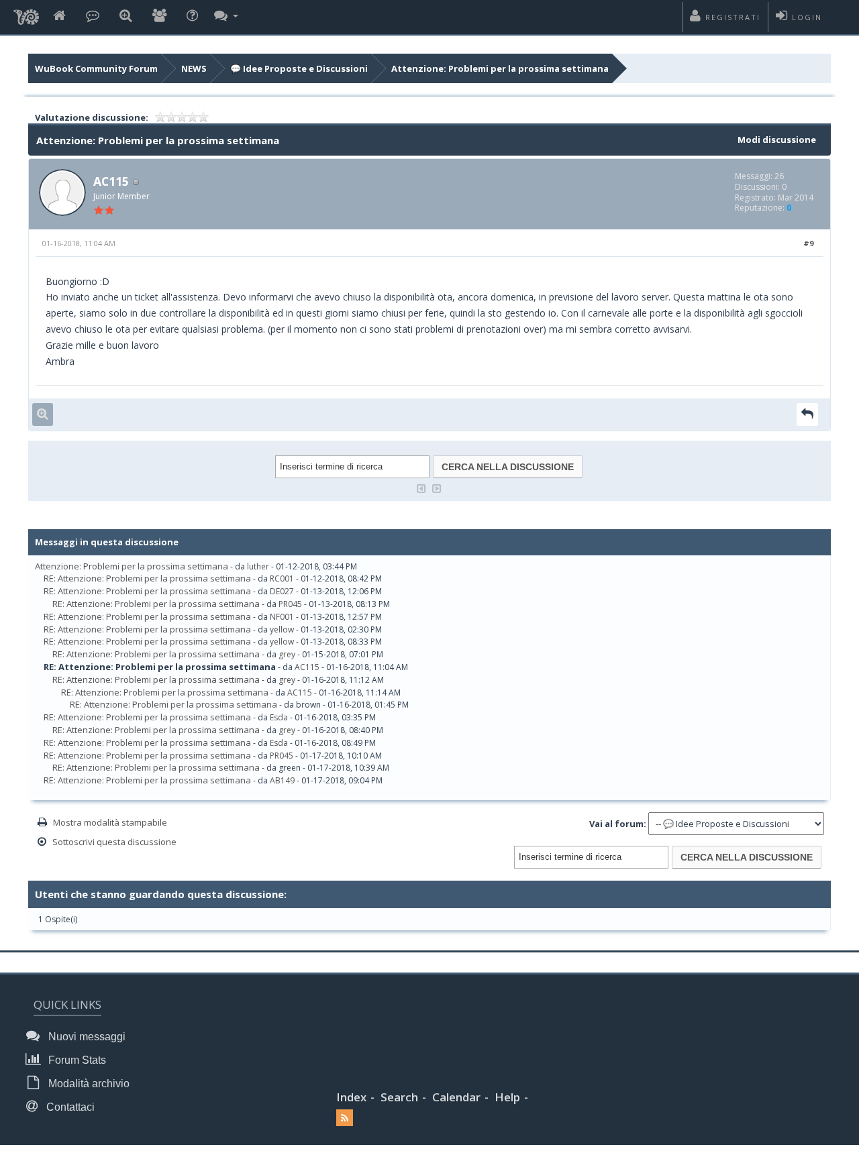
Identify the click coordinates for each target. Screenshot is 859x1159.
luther (258, 566)
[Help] (192, 16)
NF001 (282, 616)
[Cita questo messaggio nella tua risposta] (807, 414)
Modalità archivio (88, 1083)
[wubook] (26, 13)
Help (507, 1097)
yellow (282, 629)
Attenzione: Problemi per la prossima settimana (500, 68)
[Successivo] (437, 487)
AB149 (282, 780)
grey (287, 654)
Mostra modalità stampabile (110, 822)
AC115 (111, 181)
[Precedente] (421, 487)
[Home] (59, 16)
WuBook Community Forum (96, 68)
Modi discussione (777, 139)
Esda (279, 717)
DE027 (282, 591)
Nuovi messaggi (85, 1036)
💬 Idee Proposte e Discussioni (299, 68)
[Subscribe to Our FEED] (344, 1118)
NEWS (194, 68)
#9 (808, 243)
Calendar (456, 1097)
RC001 (282, 578)
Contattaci (69, 1107)
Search (399, 1097)
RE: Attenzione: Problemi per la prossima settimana (147, 578)
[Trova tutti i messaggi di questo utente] (42, 414)
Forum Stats (76, 1060)
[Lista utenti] (159, 16)
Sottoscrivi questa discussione (114, 842)
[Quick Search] (126, 16)
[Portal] (92, 16)
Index (351, 1097)
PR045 (290, 604)
